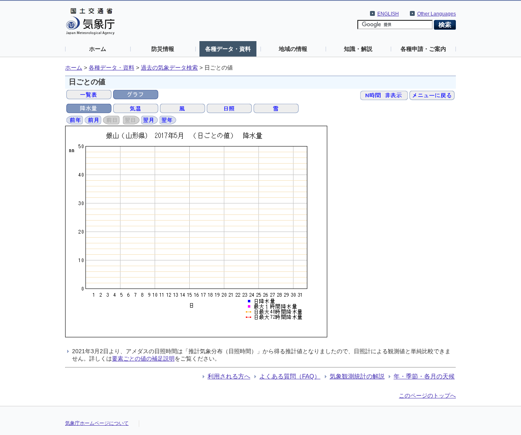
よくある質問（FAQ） (289, 376)
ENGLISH (388, 14)
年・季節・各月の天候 (424, 376)
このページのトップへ (427, 395)
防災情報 (162, 49)
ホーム (97, 49)
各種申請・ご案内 (423, 49)
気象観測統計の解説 (357, 376)
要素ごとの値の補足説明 (143, 358)
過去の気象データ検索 (169, 68)
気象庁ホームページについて (97, 423)
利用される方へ (229, 376)
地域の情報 (293, 49)
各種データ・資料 (228, 49)
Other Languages (436, 14)
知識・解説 (358, 49)
